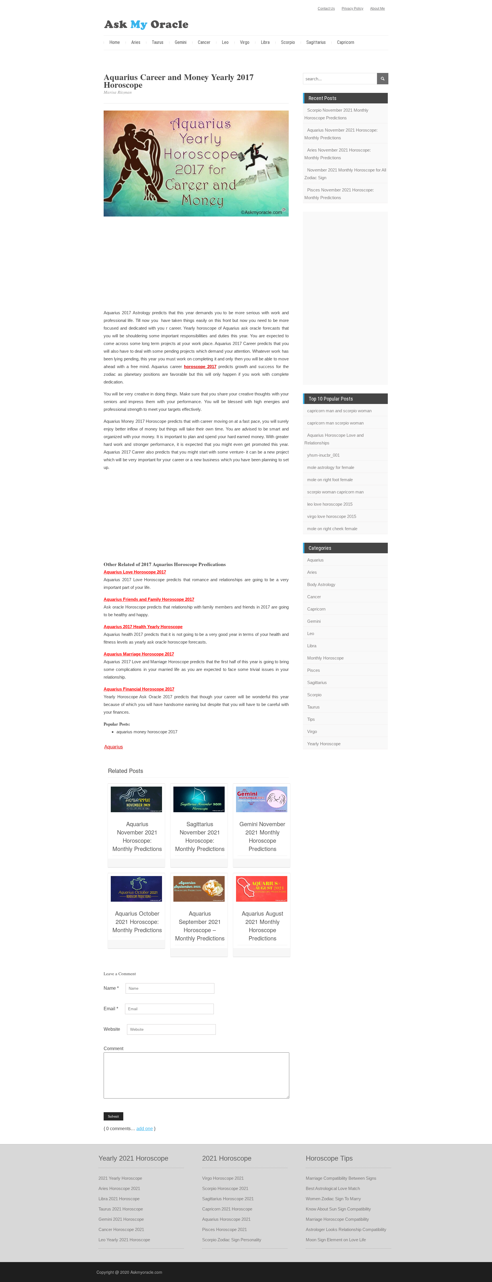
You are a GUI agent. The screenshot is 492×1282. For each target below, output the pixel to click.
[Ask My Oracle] (146, 24)
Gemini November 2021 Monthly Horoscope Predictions (262, 836)
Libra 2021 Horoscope (119, 1198)
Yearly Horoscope (324, 743)
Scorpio (288, 42)
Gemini (180, 42)
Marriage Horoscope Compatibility (337, 1219)
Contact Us (326, 9)
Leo (225, 42)
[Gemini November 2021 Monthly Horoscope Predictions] (261, 799)
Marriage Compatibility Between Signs (341, 1178)
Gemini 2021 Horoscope (121, 1219)
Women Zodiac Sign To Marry (333, 1198)
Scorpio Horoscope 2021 (225, 1188)
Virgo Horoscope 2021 (223, 1178)
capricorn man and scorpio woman (339, 410)
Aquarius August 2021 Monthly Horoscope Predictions (262, 925)
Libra (265, 42)
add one (144, 1128)
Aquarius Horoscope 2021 (226, 1219)
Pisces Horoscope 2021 (224, 1229)
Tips (311, 719)
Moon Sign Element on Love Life (336, 1239)
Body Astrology (321, 584)
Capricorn (345, 42)
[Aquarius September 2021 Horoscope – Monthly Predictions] (199, 889)
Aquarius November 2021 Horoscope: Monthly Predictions (137, 836)
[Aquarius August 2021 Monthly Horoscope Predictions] (261, 889)
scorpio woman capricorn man (335, 491)
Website (112, 1029)
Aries (135, 42)
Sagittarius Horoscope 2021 (228, 1198)
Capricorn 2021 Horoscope (227, 1209)
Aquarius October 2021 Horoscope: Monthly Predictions (137, 921)
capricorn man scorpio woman (335, 422)
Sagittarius (316, 42)
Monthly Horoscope (325, 658)
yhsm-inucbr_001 (323, 455)
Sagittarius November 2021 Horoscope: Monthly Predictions (200, 836)
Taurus (157, 42)
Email (111, 1008)
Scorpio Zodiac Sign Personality (231, 1239)
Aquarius (113, 747)
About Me (377, 9)
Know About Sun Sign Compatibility (338, 1209)
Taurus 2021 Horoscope (121, 1209)
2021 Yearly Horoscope (120, 1178)
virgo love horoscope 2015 (331, 516)
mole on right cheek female (332, 528)
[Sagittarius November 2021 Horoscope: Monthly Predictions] (199, 799)
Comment (113, 1048)
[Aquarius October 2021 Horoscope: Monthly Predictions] (136, 889)
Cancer (204, 42)
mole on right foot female (330, 479)
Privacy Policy (352, 9)
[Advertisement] (196, 264)
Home (114, 42)
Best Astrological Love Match (333, 1188)
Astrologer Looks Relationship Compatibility (346, 1229)
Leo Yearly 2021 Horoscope (124, 1239)
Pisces (313, 670)
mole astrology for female (330, 467)
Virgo (244, 42)
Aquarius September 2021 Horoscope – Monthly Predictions (200, 925)
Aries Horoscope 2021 (119, 1188)
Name (111, 988)
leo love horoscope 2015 (329, 504)
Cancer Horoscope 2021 (121, 1229)
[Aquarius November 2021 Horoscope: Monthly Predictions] (136, 799)
